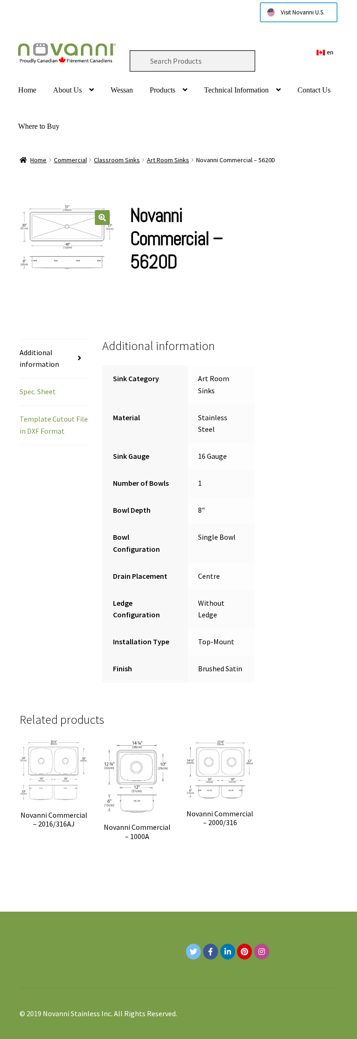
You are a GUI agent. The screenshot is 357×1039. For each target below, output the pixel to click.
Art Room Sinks (168, 160)
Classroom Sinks (117, 160)
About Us (67, 90)
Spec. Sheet (38, 391)
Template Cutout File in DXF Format (54, 425)
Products (162, 90)
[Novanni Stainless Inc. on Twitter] (193, 952)
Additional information (39, 358)
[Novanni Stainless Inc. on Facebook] (210, 952)
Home (27, 90)
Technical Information (236, 90)
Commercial (70, 160)
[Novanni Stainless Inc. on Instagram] (261, 952)
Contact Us (314, 90)
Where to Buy (39, 126)
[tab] (54, 359)
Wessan (122, 90)
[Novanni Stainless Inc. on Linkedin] (227, 952)
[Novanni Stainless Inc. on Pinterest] (244, 952)
